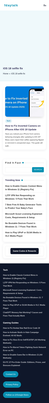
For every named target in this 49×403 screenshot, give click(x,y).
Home (5, 74)
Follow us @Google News (17, 395)
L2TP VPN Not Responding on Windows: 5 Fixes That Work (24, 284)
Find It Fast (13, 162)
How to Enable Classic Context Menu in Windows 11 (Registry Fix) (20, 276)
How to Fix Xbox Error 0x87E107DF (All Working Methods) (24, 341)
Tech (8, 121)
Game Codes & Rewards (24, 251)
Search (38, 170)
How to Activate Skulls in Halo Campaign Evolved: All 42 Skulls (21, 334)
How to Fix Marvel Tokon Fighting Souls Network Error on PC (24, 349)
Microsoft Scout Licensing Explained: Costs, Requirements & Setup (22, 291)
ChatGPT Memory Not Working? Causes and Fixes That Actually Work (22, 314)
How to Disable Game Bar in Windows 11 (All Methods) (22, 356)
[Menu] (44, 5)
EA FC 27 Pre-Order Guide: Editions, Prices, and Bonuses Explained (24, 364)
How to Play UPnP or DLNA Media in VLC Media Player (24, 306)
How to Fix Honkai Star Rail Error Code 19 (21, 328)
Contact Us (11, 374)
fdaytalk (11, 5)
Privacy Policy (12, 384)
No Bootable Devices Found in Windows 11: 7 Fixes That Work (23, 299)
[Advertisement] (24, 40)
